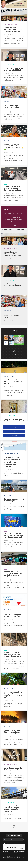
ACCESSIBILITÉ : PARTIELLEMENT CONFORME (14, 854)
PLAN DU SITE (5, 851)
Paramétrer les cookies (14, 835)
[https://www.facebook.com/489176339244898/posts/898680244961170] (11, 343)
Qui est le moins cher (8, 857)
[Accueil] (14, 4)
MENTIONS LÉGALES (21, 851)
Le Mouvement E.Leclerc (19, 857)
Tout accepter (14, 435)
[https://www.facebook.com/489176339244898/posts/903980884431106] (6, 343)
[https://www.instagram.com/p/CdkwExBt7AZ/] (6, 337)
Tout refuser (14, 431)
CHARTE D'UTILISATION (13, 851)
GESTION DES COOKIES (14, 852)
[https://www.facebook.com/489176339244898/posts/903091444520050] (11, 337)
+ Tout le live (14, 352)
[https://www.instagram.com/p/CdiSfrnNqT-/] (19, 340)
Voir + (14, 225)
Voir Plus (14, 827)
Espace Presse (10, 856)
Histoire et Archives (14, 859)
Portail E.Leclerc (17, 856)
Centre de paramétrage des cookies (14, 427)
